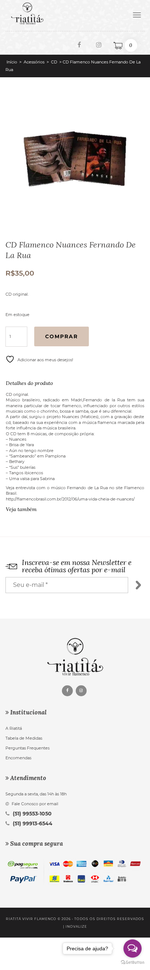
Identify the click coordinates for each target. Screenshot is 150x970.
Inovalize (76, 926)
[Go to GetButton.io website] (132, 962)
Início (12, 62)
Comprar (61, 336)
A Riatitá (13, 728)
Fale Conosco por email (34, 803)
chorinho (49, 411)
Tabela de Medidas (23, 738)
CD (54, 62)
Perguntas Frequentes (27, 748)
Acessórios (34, 62)
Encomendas (18, 757)
